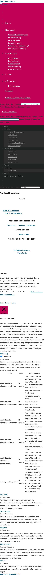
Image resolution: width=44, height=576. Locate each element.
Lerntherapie (12, 137)
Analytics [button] (3, 528)
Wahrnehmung (12, 160)
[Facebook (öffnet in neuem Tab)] (5, 13)
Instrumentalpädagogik (16, 143)
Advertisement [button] (5, 544)
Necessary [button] (4, 354)
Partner (6, 165)
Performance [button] (5, 511)
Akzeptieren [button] (4, 303)
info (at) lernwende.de (13, 213)
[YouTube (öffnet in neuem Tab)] (5, 19)
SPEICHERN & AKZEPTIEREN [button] (10, 574)
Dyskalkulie (12, 151)
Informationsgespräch (15, 132)
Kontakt (7, 173)
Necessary (6, 356)
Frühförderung (12, 135)
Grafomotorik (12, 157)
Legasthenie (12, 154)
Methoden (7, 129)
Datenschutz (12, 171)
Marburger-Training (14, 146)
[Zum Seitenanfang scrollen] (1, 267)
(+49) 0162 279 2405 (11, 211)
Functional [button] (4, 495)
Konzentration (13, 162)
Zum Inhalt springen (7, 1)
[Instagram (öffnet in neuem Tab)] (5, 16)
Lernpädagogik (13, 140)
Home (6, 126)
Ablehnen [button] (13, 303)
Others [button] (2, 561)
